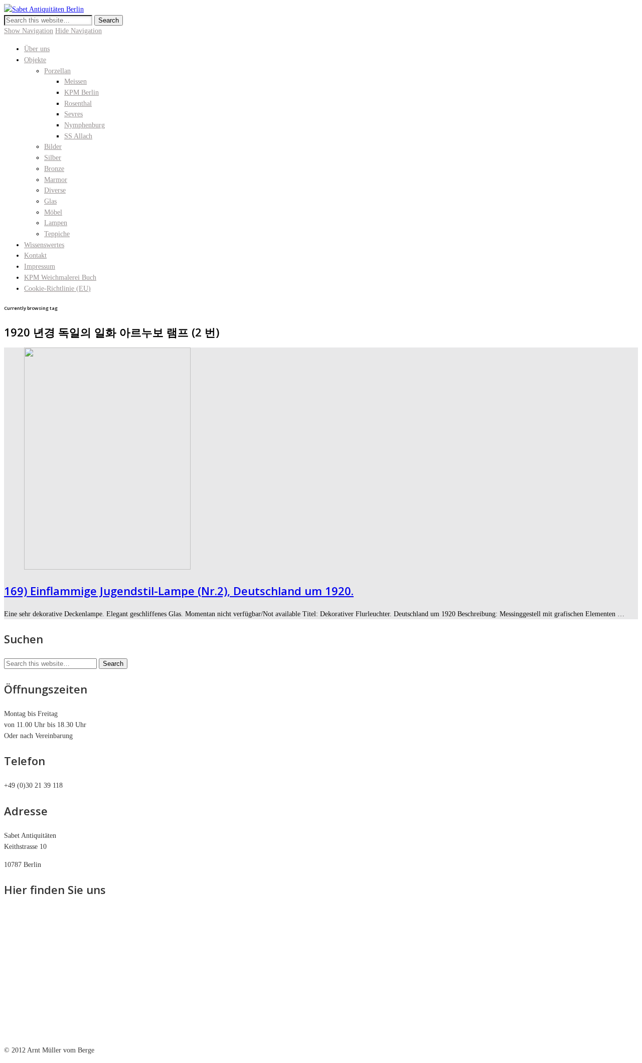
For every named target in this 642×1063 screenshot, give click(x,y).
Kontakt (35, 255)
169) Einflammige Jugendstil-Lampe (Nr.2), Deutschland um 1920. (179, 590)
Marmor (55, 180)
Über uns (37, 49)
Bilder (53, 146)
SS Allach (78, 136)
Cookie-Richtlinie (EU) (57, 288)
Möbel (53, 212)
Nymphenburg (84, 125)
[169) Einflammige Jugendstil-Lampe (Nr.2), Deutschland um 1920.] (107, 567)
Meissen (75, 81)
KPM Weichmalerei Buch (60, 277)
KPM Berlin (81, 92)
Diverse (55, 190)
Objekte (35, 60)
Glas (50, 201)
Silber (52, 157)
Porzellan (57, 71)
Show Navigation (28, 31)
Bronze (54, 168)
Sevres (73, 114)
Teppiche (57, 234)
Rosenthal (78, 103)
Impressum (39, 266)
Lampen (55, 223)
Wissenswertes (44, 245)
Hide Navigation (78, 31)
